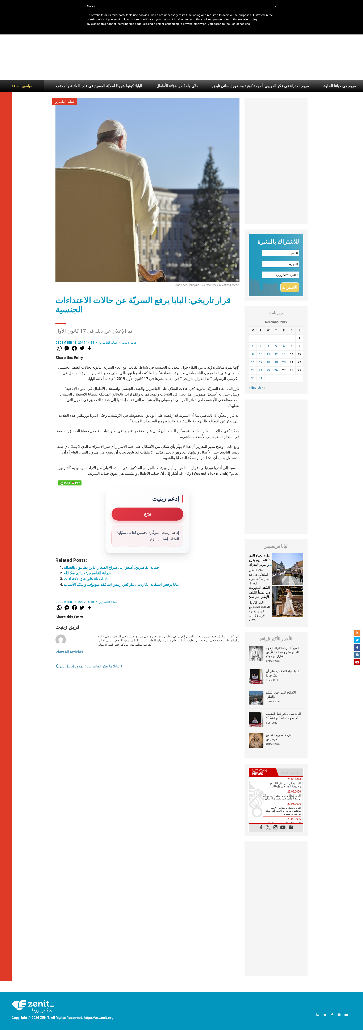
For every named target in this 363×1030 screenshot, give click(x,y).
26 (276, 370)
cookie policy (248, 19)
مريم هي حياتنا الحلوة (299, 86)
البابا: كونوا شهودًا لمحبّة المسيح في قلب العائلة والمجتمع (58, 86)
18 (268, 362)
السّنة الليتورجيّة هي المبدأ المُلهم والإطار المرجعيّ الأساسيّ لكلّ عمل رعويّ (260, 597)
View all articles (69, 652)
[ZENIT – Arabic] (33, 1007)
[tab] (262, 772)
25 (268, 370)
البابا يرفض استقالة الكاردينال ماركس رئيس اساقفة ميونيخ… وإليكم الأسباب (121, 584)
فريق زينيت (129, 342)
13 (283, 354)
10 (260, 354)
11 (268, 354)
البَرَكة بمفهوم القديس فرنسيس (279, 737)
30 (252, 378)
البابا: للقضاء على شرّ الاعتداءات (88, 578)
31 (260, 378)
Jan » (261, 387)
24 (260, 370)
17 (260, 362)
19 (276, 362)
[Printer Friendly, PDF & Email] (70, 482)
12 (276, 354)
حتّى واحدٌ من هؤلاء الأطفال (136, 86)
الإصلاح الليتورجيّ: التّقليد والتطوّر (281, 694)
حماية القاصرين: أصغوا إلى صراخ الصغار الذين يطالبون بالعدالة (111, 567)
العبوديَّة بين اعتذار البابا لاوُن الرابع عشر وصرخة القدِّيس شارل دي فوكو (282, 652)
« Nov (252, 387)
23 (252, 370)
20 (283, 362)
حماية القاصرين (64, 102)
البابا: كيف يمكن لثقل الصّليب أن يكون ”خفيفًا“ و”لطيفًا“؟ (283, 716)
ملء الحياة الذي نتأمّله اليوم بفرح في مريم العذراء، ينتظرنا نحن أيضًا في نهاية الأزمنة (260, 564)
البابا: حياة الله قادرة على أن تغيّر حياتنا (282, 673)
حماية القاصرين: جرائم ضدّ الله (87, 573)
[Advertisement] (181, 48)
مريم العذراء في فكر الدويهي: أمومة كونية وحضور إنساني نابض (219, 86)
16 (252, 362)
